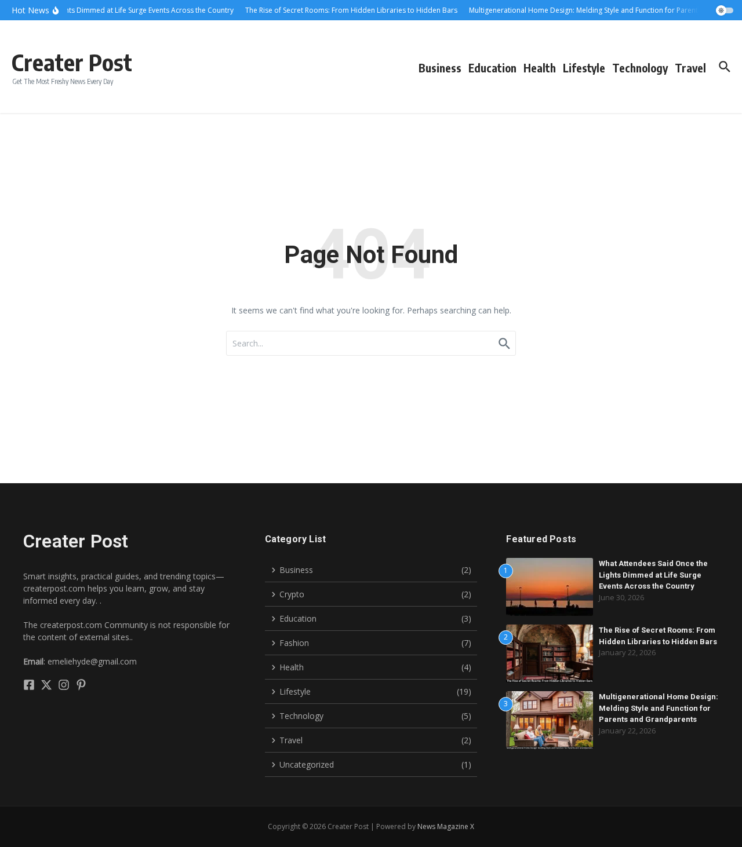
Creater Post (72, 62)
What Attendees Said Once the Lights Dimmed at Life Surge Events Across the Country (653, 574)
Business (440, 68)
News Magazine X (445, 826)
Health (539, 68)
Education (492, 68)
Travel (690, 68)
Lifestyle (584, 68)
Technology (640, 68)
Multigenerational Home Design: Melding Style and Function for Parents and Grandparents (658, 708)
